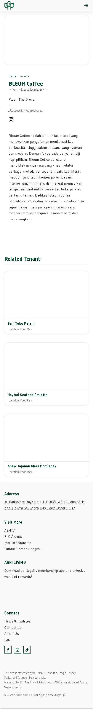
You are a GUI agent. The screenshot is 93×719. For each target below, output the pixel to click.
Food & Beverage (31, 89)
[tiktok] (27, 649)
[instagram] (11, 119)
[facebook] (8, 649)
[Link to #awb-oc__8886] (86, 5)
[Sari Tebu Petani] (46, 302)
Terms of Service (28, 677)
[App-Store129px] (18, 585)
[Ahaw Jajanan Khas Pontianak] (46, 445)
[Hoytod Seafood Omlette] (46, 374)
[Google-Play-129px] (18, 596)
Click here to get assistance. (25, 110)
